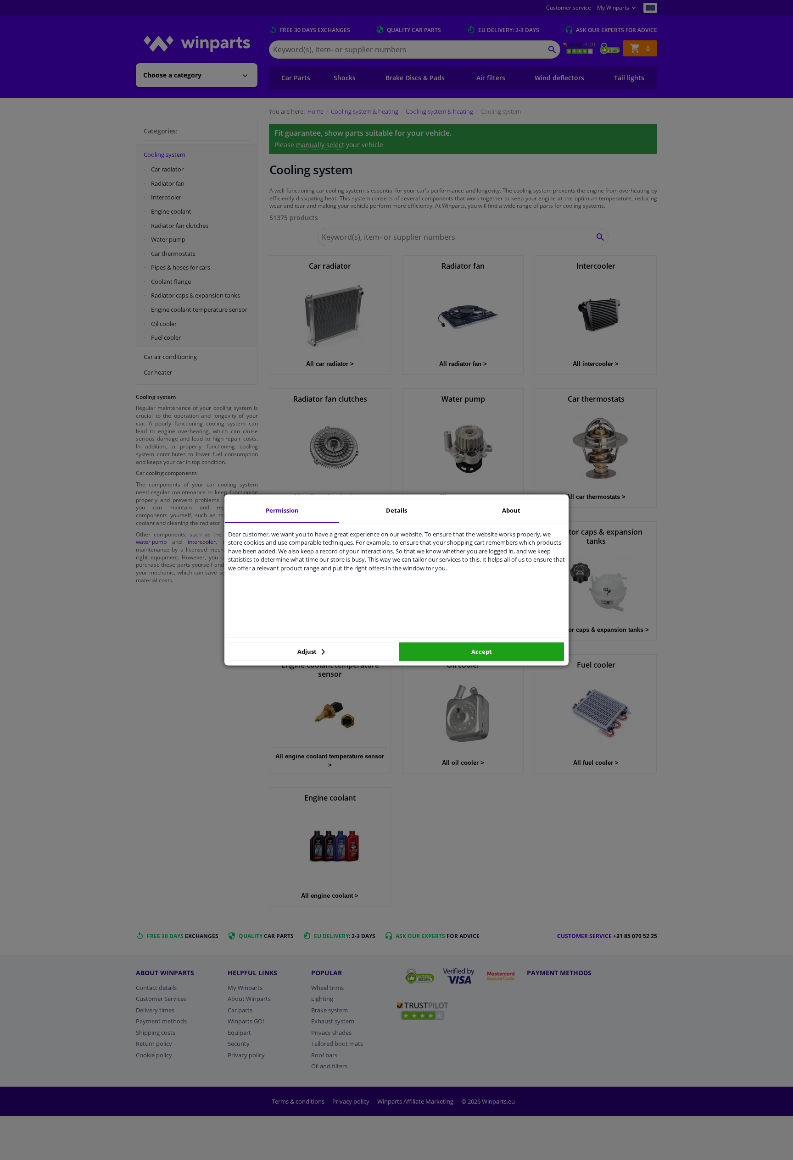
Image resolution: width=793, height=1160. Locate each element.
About (511, 510)
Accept (481, 651)
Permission (282, 510)
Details (396, 510)
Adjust (307, 651)
